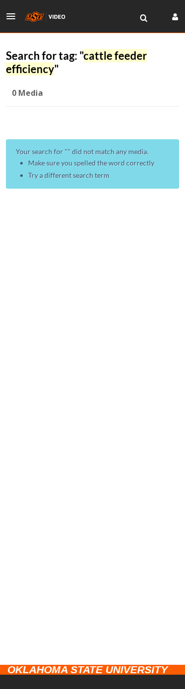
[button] (14, 16)
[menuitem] (143, 18)
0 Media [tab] (27, 92)
